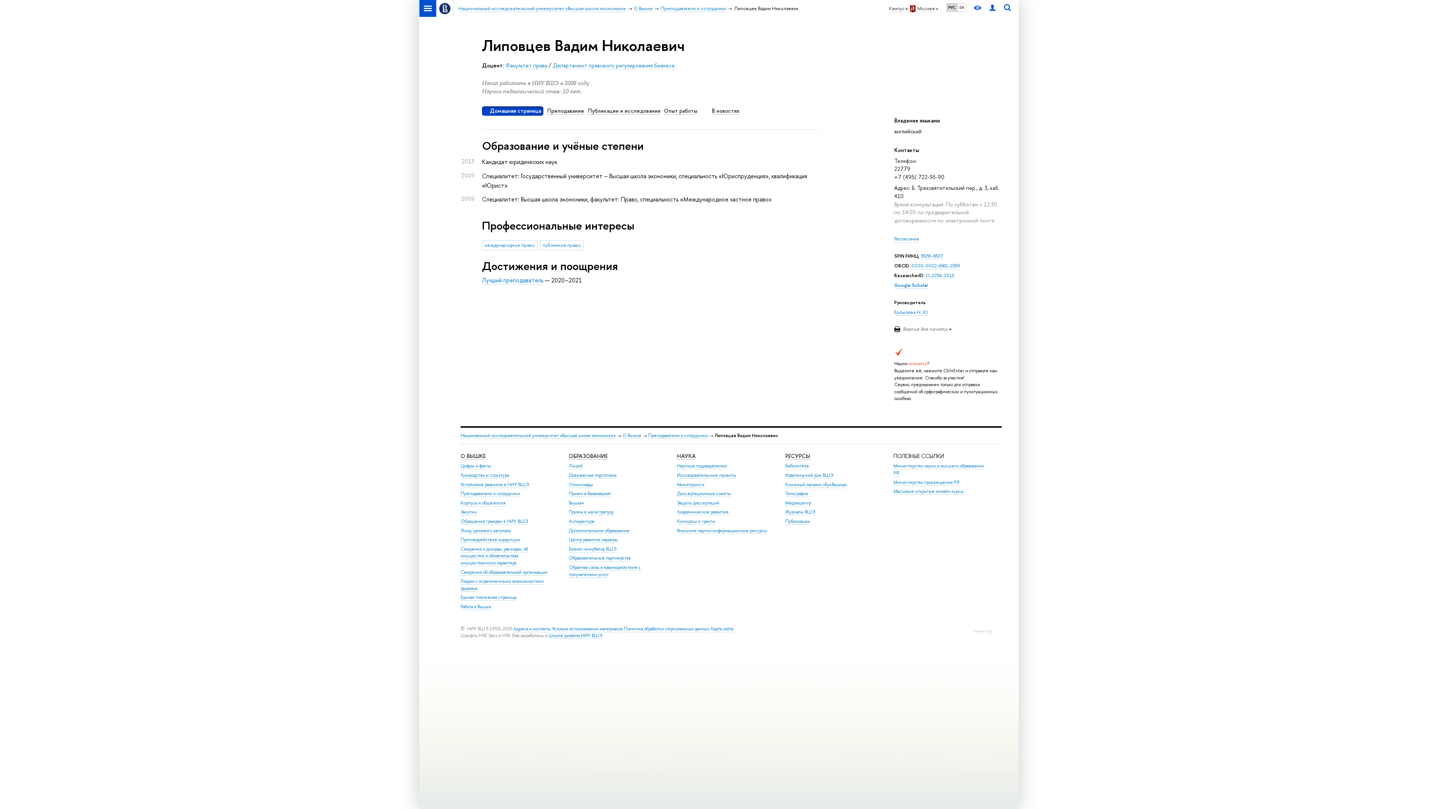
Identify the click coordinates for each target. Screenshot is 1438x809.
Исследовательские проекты (706, 475)
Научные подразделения (702, 466)
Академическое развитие (703, 512)
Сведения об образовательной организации (504, 572)
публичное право (562, 245)
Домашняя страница (515, 110)
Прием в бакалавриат (590, 494)
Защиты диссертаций (698, 503)
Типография (796, 494)
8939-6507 (932, 256)
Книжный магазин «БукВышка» (816, 485)
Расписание (906, 239)
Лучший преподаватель (512, 280)
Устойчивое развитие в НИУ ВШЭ (495, 485)
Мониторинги (690, 485)
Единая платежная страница (488, 597)
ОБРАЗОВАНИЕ (588, 456)
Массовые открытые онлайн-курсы (929, 491)
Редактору (982, 630)
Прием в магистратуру (591, 512)
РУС (952, 7)
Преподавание (565, 110)
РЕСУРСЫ (797, 456)
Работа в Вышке (476, 607)
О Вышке (631, 436)
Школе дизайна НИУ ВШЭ (575, 636)
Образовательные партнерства (600, 558)
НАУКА (686, 456)
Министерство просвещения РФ (927, 482)
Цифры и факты (476, 466)
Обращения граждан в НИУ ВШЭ (494, 521)
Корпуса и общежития (483, 503)
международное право (510, 245)
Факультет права (526, 65)
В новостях (725, 110)
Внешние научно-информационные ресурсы (722, 531)
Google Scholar (911, 285)
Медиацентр (798, 503)
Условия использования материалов (587, 629)
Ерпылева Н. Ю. (911, 312)
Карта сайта (722, 629)
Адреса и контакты (532, 629)
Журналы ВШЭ (800, 512)
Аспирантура (581, 521)
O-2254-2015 (940, 275)
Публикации (797, 521)
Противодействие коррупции (490, 540)
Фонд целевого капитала (485, 531)
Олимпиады (581, 485)
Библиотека (797, 466)
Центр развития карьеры (593, 540)
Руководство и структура (485, 475)
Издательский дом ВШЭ (809, 475)
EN (961, 7)
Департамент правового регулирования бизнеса (613, 65)
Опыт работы (680, 110)
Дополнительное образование (599, 531)
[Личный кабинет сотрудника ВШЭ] (992, 8)
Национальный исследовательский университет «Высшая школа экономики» (538, 436)
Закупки (469, 512)
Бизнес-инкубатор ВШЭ (592, 549)
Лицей (576, 466)
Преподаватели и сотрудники (678, 436)
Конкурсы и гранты (696, 521)
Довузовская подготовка (592, 475)
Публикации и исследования (624, 110)
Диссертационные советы (704, 494)
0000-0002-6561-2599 (935, 266)
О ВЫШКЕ (473, 456)
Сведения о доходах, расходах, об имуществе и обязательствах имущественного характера (494, 556)
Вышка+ (576, 503)
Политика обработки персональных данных (667, 629)
